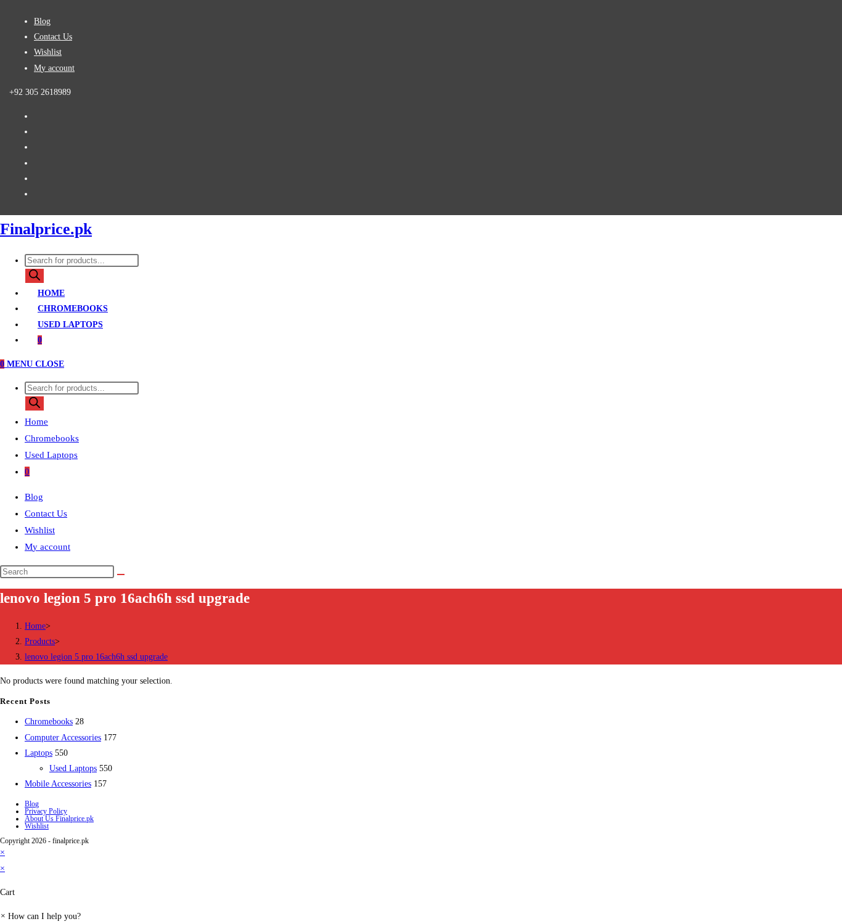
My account (54, 68)
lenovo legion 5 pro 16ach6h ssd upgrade (96, 656)
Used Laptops (51, 455)
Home (36, 422)
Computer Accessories (63, 737)
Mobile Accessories (58, 783)
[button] (40, 916)
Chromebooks (52, 438)
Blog (42, 21)
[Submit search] (120, 574)
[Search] (34, 276)
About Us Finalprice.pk (59, 818)
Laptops (38, 753)
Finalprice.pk (46, 229)
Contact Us (53, 36)
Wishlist (48, 52)
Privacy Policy (46, 811)
